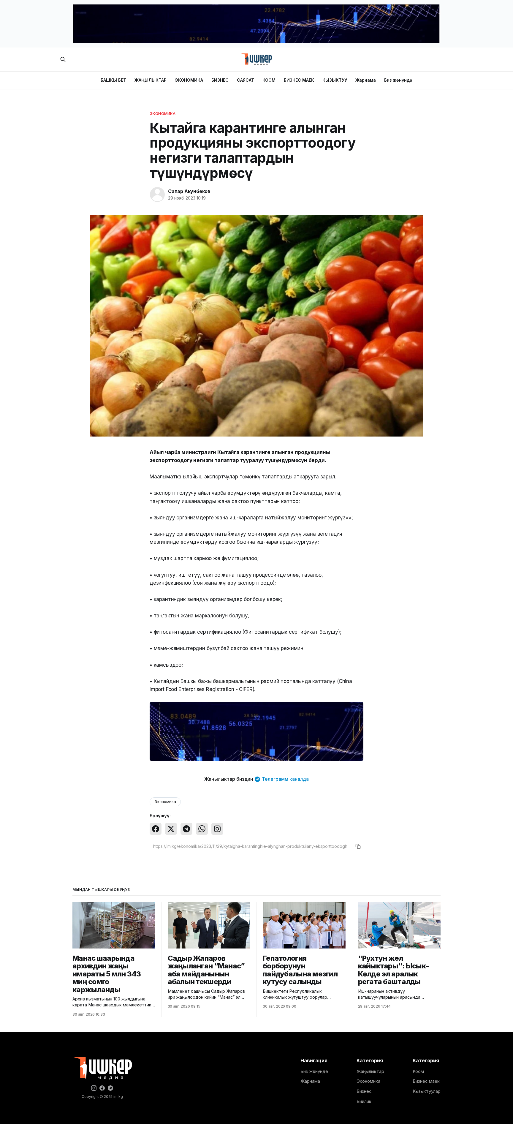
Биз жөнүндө (398, 80)
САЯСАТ (245, 80)
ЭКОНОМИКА (189, 80)
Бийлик (364, 1101)
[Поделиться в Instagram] (217, 829)
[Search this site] (63, 59)
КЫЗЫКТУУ (334, 80)
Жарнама (365, 80)
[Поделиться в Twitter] (171, 829)
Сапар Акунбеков (189, 191)
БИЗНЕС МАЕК (299, 80)
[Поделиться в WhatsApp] (202, 829)
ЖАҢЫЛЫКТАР (150, 80)
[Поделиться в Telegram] (186, 829)
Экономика (162, 113)
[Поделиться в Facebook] (156, 829)
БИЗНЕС (220, 80)
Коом (418, 1071)
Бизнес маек (426, 1081)
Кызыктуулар (427, 1091)
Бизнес (364, 1091)
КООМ (269, 80)
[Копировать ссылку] (358, 846)
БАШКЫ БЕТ (113, 80)
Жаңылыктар (370, 1071)
